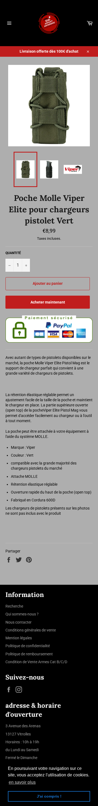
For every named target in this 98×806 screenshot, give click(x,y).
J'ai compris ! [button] (49, 796)
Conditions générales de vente (30, 630)
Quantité (13, 253)
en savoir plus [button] (22, 782)
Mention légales (18, 638)
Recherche (14, 606)
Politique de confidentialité (27, 646)
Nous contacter (18, 622)
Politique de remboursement (29, 654)
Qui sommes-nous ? (22, 614)
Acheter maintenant (47, 302)
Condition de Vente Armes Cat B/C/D (36, 662)
